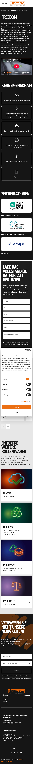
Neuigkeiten (6, 699)
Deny (16, 412)
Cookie (20, 759)
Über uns (5, 695)
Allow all (16, 407)
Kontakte (27, 695)
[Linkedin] (17, 752)
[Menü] (30, 4)
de (6, 3)
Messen (5, 701)
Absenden (16, 671)
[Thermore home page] (17, 4)
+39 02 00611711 (9, 723)
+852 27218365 (17, 739)
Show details (24, 401)
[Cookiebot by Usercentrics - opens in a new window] (23, 350)
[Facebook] (14, 752)
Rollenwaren (14, 10)
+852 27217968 (9, 739)
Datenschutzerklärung (6, 761)
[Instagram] (11, 752)
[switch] (28, 384)
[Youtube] (21, 752)
